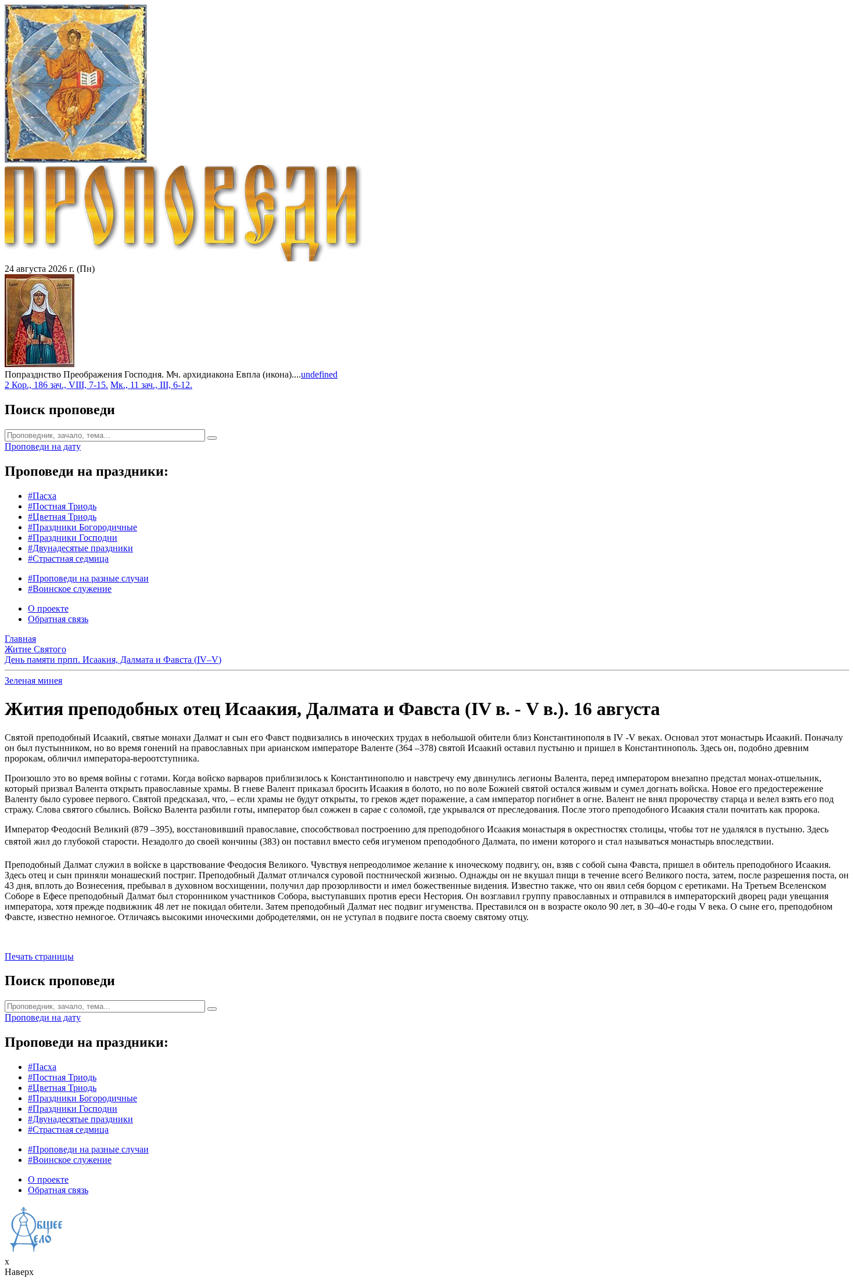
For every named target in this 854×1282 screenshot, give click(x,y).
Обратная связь (58, 619)
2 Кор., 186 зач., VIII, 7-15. (56, 385)
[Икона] (39, 364)
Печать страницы (39, 956)
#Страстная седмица (68, 558)
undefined (319, 374)
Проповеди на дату (43, 446)
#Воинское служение (70, 589)
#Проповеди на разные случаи (88, 578)
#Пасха (42, 496)
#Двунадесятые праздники (80, 548)
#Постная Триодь (62, 506)
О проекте (48, 608)
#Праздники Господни (72, 538)
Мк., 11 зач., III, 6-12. (151, 385)
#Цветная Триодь (62, 517)
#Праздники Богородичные (82, 527)
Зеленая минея (33, 680)
